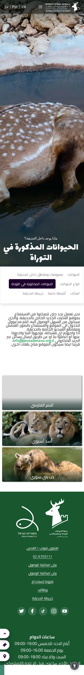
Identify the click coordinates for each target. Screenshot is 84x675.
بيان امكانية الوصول (42, 565)
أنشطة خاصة (57, 293)
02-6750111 (42, 557)
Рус (15, 6)
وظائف (43, 590)
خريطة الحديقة (33, 293)
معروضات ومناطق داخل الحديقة (40, 274)
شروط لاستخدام (42, 582)
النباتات (75, 293)
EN (24, 6)
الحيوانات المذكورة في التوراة (32, 284)
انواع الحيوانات (70, 284)
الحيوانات (73, 274)
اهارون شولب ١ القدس (42, 548)
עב (6, 6)
